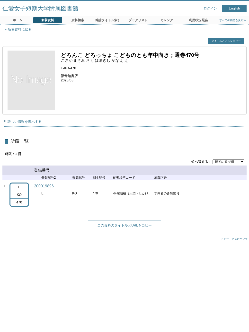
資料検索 (77, 20)
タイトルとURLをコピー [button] (226, 40)
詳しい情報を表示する (25, 121)
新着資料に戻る (20, 29)
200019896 (44, 186)
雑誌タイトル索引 (108, 20)
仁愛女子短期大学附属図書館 (40, 8)
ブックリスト (138, 20)
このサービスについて (234, 238)
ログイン (210, 8)
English (234, 8)
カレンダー (168, 20)
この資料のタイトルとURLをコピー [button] (124, 225)
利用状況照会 (198, 20)
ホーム (17, 20)
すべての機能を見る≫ (232, 20)
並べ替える (199, 162)
